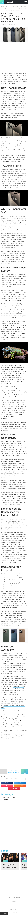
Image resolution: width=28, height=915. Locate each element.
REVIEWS (23, 6)
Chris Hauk (4, 24)
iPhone (6, 8)
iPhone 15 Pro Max (15, 779)
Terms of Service (14, 909)
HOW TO (8, 6)
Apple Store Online (18, 686)
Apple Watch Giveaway (8, 797)
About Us (14, 901)
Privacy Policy (14, 906)
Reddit (21, 785)
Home (2, 8)
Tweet (21, 782)
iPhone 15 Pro (5, 779)
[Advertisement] (14, 58)
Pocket (15, 788)
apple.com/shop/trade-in (11, 694)
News (10, 8)
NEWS (2, 6)
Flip (8, 785)
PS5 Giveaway (6, 799)
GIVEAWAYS (16, 6)
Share (8, 782)
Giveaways (14, 912)
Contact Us (14, 904)
